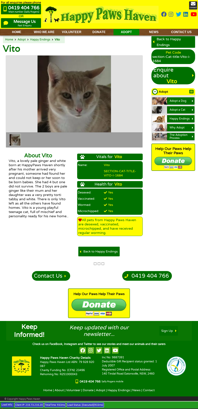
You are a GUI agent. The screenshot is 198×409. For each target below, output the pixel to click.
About (59, 390)
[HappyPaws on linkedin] (186, 15)
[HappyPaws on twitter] (178, 15)
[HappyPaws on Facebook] (164, 15)
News (136, 390)
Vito (57, 39)
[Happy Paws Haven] (101, 14)
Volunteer (73, 390)
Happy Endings (40, 39)
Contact (149, 390)
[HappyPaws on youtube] (194, 15)
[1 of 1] (15, 139)
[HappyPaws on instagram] (171, 15)
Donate (88, 390)
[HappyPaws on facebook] (82, 350)
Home (9, 39)
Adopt (22, 39)
